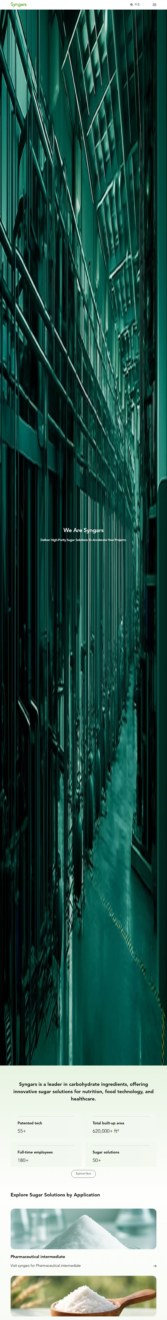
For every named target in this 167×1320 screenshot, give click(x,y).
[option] (83, 538)
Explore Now (83, 1174)
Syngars (19, 4)
